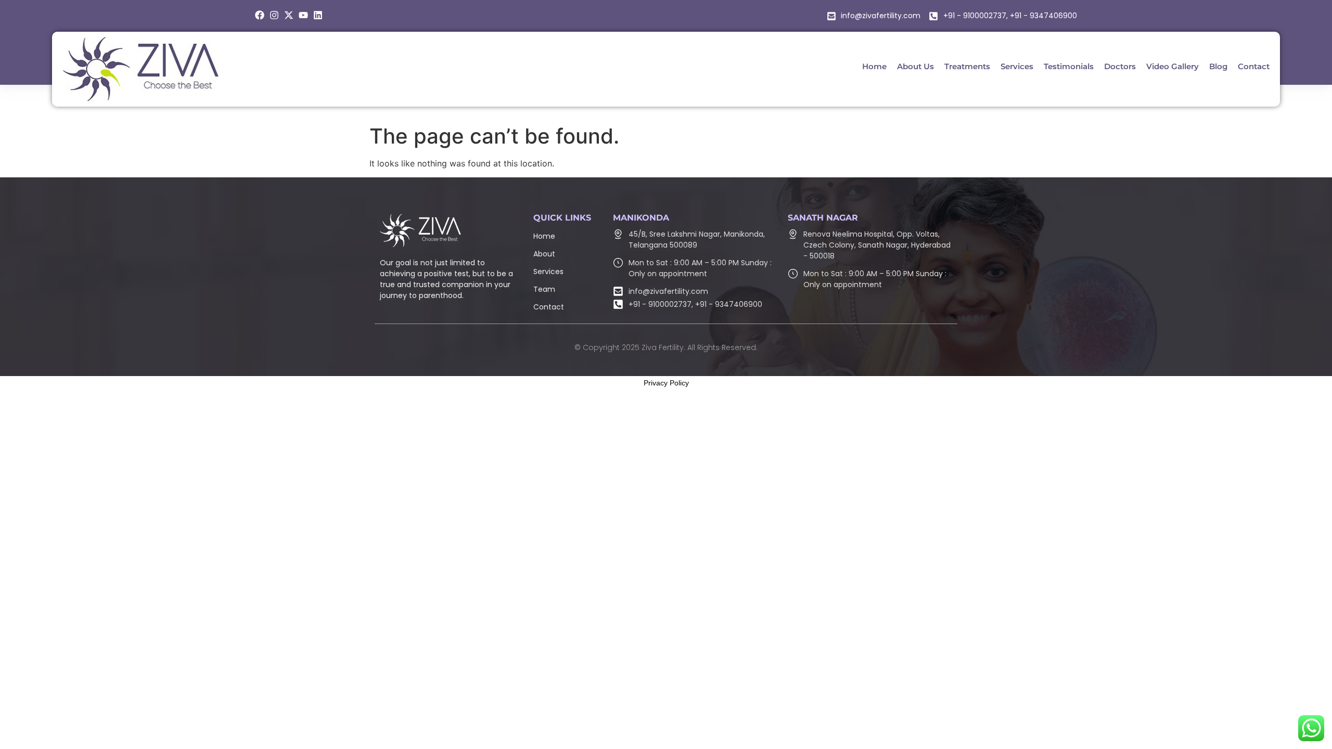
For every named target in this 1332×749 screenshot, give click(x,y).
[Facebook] (259, 15)
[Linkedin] (318, 15)
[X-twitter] (288, 15)
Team (544, 289)
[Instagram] (274, 15)
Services (548, 271)
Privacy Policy (666, 383)
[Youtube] (303, 15)
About (544, 254)
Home (544, 236)
